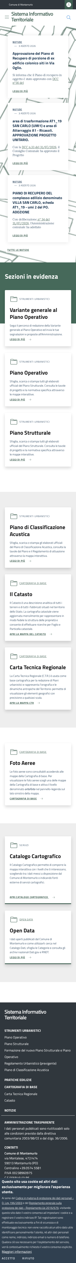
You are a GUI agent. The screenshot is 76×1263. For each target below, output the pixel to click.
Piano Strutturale (16, 1043)
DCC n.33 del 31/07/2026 (39, 147)
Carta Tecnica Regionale (20, 1093)
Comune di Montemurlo (21, 5)
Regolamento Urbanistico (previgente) (30, 1063)
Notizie (17, 42)
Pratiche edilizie (18, 1079)
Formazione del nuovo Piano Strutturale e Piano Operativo (37, 1053)
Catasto (9, 1100)
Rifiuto (28, 1258)
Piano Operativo (15, 1037)
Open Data (26, 919)
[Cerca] (68, 17)
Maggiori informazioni (17, 1251)
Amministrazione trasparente (29, 1122)
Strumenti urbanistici (22, 1030)
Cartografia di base (33, 583)
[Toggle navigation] (6, 17)
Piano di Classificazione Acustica (26, 1069)
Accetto (8, 1258)
